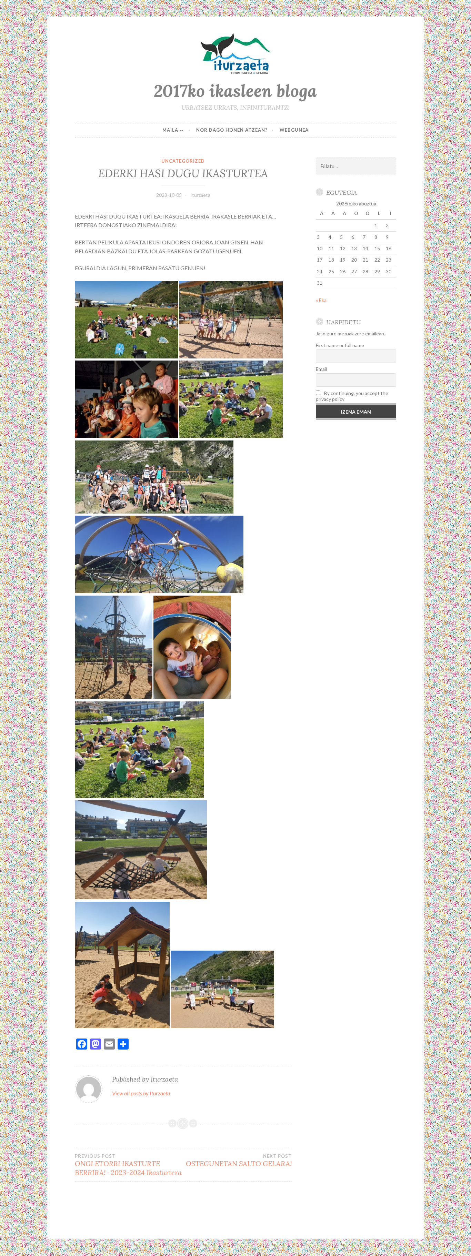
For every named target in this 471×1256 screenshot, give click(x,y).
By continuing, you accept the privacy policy (352, 396)
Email (321, 369)
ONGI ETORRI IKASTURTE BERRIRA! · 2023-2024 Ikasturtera (128, 1165)
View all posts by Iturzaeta (141, 1093)
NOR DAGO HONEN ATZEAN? (232, 130)
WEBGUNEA (294, 130)
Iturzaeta (200, 195)
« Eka (321, 300)
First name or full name (340, 345)
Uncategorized (183, 161)
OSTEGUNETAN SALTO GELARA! (239, 1160)
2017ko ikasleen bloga (235, 90)
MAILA (170, 130)
